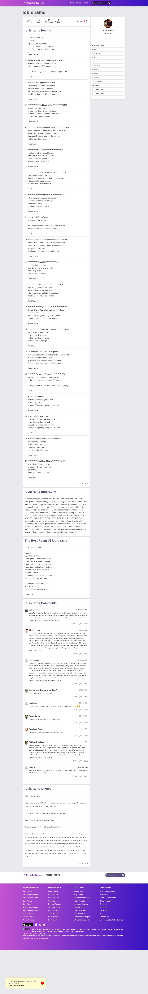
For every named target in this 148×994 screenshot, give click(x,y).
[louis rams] (108, 23)
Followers (95, 73)
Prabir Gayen (34, 716)
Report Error (96, 929)
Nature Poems (53, 910)
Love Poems (53, 891)
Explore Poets (28, 917)
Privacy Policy (64, 931)
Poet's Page (99, 45)
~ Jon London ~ (35, 660)
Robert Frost (79, 891)
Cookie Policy (57, 929)
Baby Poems (53, 894)
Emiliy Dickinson (80, 907)
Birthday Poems (54, 904)
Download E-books (99, 81)
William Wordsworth (81, 920)
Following (95, 69)
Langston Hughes (81, 904)
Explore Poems (28, 913)
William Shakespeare (82, 898)
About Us (35, 929)
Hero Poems (53, 917)
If (100, 913)
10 (76, 653)
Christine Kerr (35, 630)
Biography (96, 53)
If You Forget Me (106, 901)
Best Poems (27, 891)
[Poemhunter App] (28, 924)
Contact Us (81, 929)
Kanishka (33, 703)
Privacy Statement (70, 929)
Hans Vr (32, 767)
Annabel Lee (105, 907)
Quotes (94, 61)
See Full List (82, 483)
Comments (96, 65)
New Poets (27, 904)
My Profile (96, 85)
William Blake (79, 913)
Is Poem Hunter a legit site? (111, 929)
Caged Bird (104, 910)
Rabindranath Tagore (82, 917)
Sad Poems (52, 901)
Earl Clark (33, 610)
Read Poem (32, 54)
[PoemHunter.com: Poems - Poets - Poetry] (33, 3)
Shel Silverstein (80, 910)
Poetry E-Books (54, 920)
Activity (94, 49)
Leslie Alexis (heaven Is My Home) (43, 690)
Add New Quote (98, 93)
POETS (57, 875)
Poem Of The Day (29, 920)
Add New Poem (98, 89)
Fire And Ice (104, 917)
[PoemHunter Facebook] (36, 924)
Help (88, 929)
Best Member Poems (31, 894)
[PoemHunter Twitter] (40, 924)
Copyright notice (45, 929)
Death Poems (53, 898)
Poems (94, 57)
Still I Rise (104, 894)
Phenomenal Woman (108, 891)
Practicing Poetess (37, 729)
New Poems (27, 901)
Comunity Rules (52, 931)
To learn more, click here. (17, 985)
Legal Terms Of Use (77, 931)
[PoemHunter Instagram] (44, 924)
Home (71, 3)
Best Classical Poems (31, 898)
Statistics (95, 77)
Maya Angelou (79, 894)
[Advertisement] (32, 971)
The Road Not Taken (108, 898)
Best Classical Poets (30, 910)
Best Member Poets (30, 907)
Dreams (103, 904)
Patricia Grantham (36, 742)
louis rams (108, 30)
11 (76, 623)
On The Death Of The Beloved (111, 920)
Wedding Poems (54, 907)
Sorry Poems (53, 913)
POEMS (49, 875)
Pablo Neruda (79, 901)
